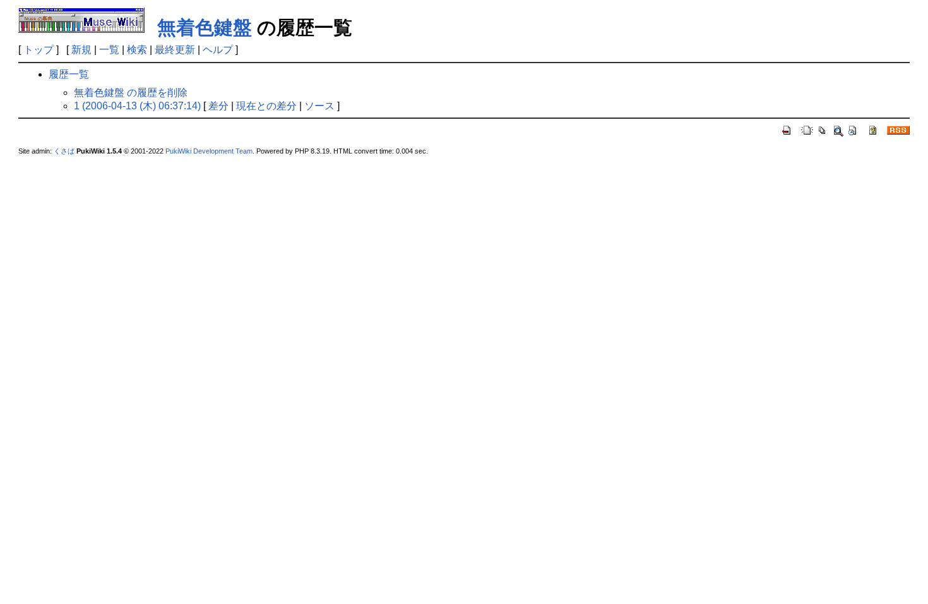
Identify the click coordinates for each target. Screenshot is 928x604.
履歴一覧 (69, 74)
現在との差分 (266, 105)
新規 (81, 49)
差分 (218, 105)
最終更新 (175, 49)
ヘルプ (218, 49)
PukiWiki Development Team (209, 151)
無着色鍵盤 (204, 27)
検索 (137, 49)
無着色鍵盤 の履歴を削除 (130, 92)
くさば (64, 151)
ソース (319, 105)
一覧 (109, 49)
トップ (38, 49)
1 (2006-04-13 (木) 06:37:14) (137, 105)
